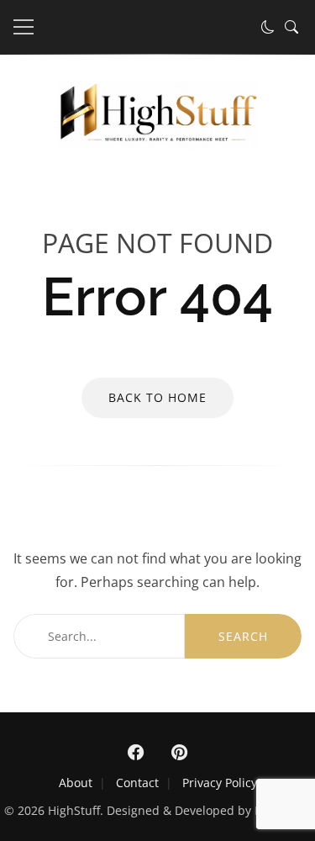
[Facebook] (136, 753)
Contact (137, 783)
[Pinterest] (180, 753)
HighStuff (74, 810)
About (75, 783)
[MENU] (23, 27)
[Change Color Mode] (268, 27)
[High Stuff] (158, 144)
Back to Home (157, 397)
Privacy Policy (219, 783)
